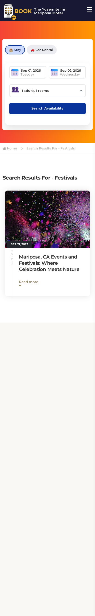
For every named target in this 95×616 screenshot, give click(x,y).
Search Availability (47, 108)
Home (11, 148)
